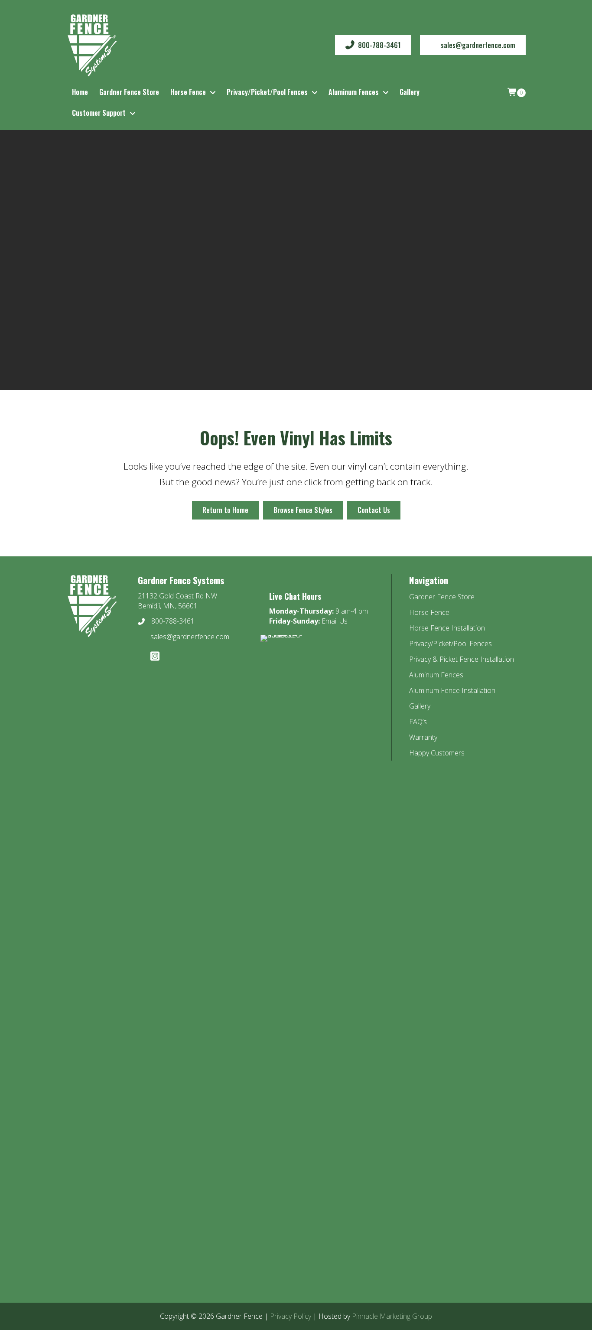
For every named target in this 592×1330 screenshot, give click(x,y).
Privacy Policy (290, 1316)
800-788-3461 (173, 621)
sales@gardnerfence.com (189, 636)
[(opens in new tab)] (284, 959)
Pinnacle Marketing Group (392, 1316)
